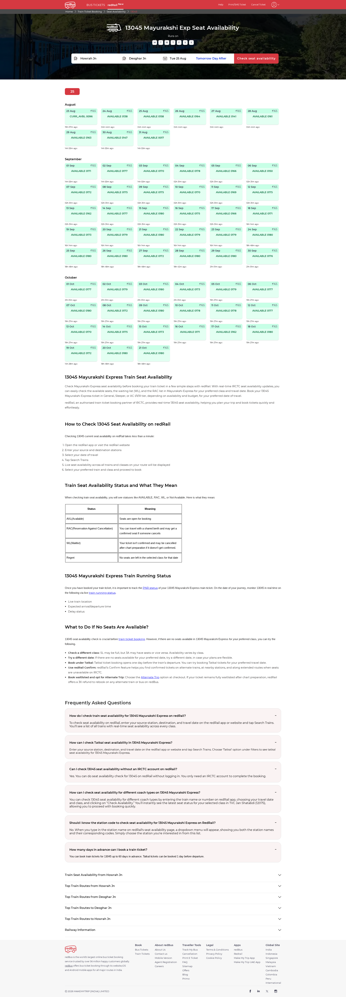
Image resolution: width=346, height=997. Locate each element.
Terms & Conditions (217, 950)
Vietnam (271, 966)
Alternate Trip (150, 677)
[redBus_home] (74, 4)
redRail (115, 5)
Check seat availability (256, 58)
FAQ (184, 962)
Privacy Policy (214, 954)
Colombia (271, 974)
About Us (160, 950)
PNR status (150, 588)
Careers (159, 966)
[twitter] (267, 991)
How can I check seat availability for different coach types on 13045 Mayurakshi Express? (134, 792)
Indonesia (271, 954)
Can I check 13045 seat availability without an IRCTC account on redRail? (123, 769)
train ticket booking (132, 639)
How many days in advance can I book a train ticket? (108, 849)
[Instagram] (275, 991)
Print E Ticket (190, 958)
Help (220, 4)
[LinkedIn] (258, 991)
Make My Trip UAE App (247, 962)
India (269, 950)
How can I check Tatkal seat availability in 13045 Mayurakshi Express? (120, 742)
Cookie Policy (214, 958)
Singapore (272, 958)
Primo (186, 979)
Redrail (238, 954)
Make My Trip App (244, 958)
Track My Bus (190, 950)
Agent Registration (166, 962)
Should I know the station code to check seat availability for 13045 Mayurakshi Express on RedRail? (142, 823)
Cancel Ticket (258, 4)
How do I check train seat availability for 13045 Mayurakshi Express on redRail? (127, 716)
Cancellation (189, 954)
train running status (102, 592)
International (273, 983)
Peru (268, 979)
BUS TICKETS (95, 5)
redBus (238, 950)
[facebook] (250, 991)
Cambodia (272, 970)
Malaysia (271, 962)
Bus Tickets (141, 950)
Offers (185, 970)
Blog (185, 974)
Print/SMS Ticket (237, 4)
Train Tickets (142, 954)
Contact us (161, 954)
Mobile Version (163, 958)
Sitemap (187, 966)
